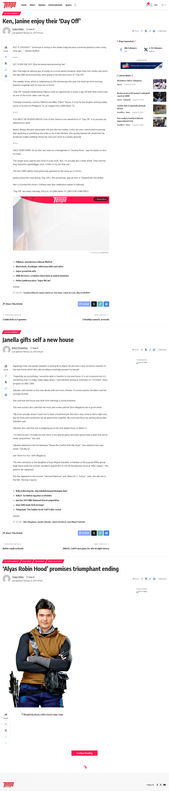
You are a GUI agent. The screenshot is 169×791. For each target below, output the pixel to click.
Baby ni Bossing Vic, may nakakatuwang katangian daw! (41, 491)
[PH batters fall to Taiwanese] (159, 84)
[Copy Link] (150, 31)
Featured (27, 561)
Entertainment (11, 13)
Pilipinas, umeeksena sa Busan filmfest (34, 262)
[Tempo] (10, 5)
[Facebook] (129, 49)
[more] (75, 5)
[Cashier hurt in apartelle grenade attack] (159, 109)
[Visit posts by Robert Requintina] (7, 350)
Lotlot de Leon (69, 293)
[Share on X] (146, 31)
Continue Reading (84, 753)
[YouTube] (164, 785)
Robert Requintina (20, 348)
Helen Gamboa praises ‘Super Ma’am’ (33, 280)
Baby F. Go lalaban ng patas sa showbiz (34, 495)
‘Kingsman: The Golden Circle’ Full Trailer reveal (38, 509)
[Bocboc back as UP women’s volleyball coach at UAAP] (159, 97)
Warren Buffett (83, 293)
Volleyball (126, 100)
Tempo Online (18, 29)
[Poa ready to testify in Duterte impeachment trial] (159, 122)
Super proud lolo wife (26, 271)
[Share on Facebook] (142, 31)
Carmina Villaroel (30, 293)
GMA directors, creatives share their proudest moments (42, 275)
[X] (154, 49)
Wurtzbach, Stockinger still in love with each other (40, 266)
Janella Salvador (44, 522)
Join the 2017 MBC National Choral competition (37, 500)
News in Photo (55, 561)
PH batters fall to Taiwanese (129, 81)
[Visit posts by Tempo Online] (7, 31)
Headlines (121, 112)
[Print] (154, 31)
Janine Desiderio (59, 522)
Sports (119, 84)
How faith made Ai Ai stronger (30, 505)
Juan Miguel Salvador (76, 522)
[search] (151, 5)
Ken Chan (58, 293)
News (128, 112)
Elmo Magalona (29, 522)
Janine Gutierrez (46, 293)
